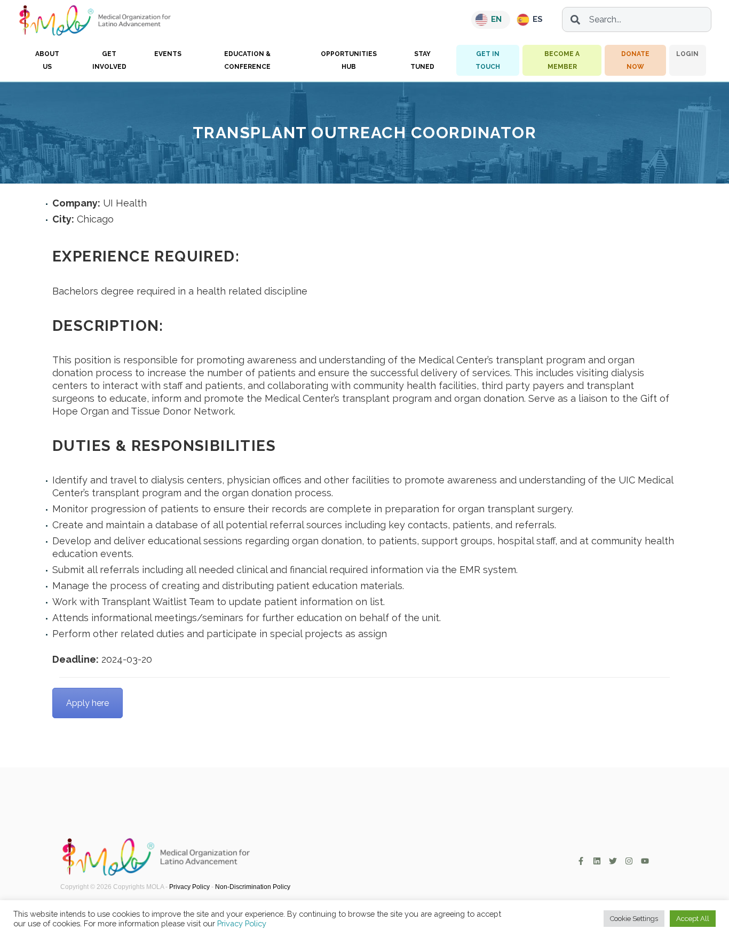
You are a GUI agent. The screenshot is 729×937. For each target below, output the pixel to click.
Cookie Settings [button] (634, 919)
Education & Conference (247, 60)
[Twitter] (613, 861)
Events (167, 54)
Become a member (562, 60)
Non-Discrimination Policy (252, 887)
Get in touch (488, 60)
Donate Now (635, 60)
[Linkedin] (597, 861)
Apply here (87, 703)
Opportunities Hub (349, 60)
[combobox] (636, 19)
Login (687, 54)
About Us (47, 60)
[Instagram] (629, 861)
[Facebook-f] (581, 861)
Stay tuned (422, 60)
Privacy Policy (189, 887)
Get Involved (109, 60)
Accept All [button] (692, 919)
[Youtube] (645, 861)
